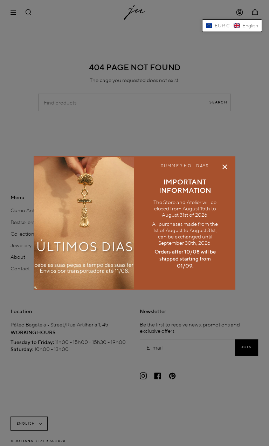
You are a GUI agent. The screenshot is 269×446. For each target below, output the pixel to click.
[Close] (224, 166)
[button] (232, 26)
